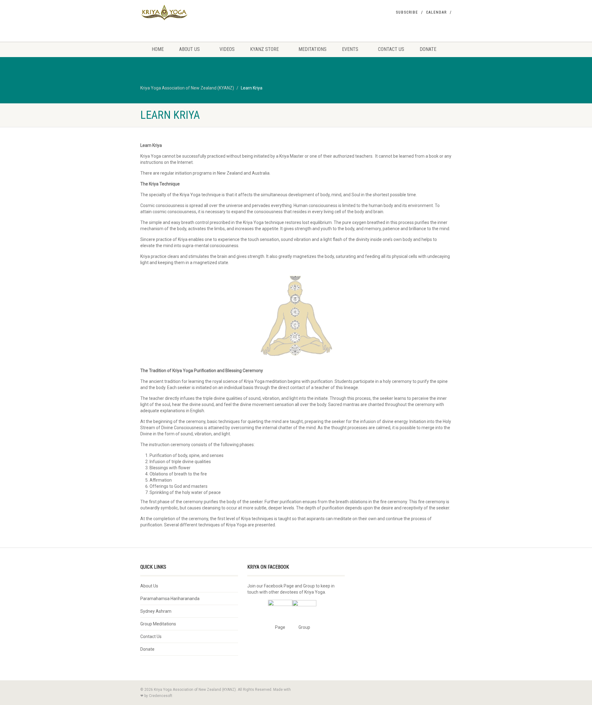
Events (350, 49)
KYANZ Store (264, 49)
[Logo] (189, 13)
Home (158, 49)
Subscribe (407, 12)
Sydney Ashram (155, 611)
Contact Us (391, 49)
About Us (189, 49)
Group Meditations (158, 623)
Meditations (312, 49)
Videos (227, 49)
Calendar (436, 12)
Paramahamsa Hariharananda (169, 598)
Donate (428, 49)
